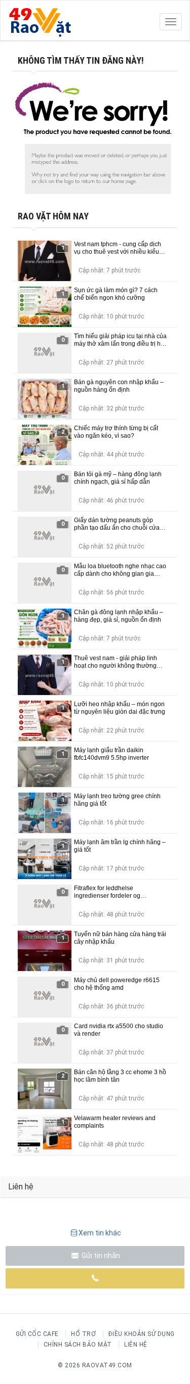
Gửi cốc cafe (37, 1333)
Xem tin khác (100, 1233)
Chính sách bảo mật (78, 1344)
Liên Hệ (135, 1344)
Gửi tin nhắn (100, 1256)
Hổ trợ (83, 1333)
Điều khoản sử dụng (141, 1333)
